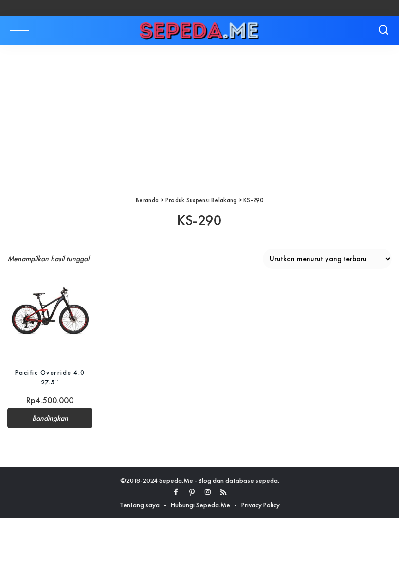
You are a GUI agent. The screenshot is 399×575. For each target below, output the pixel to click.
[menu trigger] (22, 30)
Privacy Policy (260, 504)
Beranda (147, 200)
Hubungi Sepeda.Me (200, 504)
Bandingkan (50, 418)
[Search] (383, 30)
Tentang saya (140, 504)
